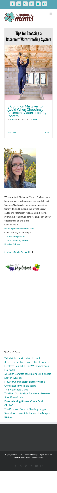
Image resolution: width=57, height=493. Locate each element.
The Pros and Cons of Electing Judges (25, 409)
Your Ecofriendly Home (16, 240)
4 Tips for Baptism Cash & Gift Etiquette (27, 362)
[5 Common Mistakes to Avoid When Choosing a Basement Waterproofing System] (28, 64)
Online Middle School (16, 252)
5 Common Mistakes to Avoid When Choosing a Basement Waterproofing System (26, 111)
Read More (11, 133)
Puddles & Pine (12, 244)
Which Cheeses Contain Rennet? (22, 358)
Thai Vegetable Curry (16, 389)
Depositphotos (38, 457)
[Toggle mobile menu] (51, 13)
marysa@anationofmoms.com (19, 228)
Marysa (12, 119)
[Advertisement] (28, 315)
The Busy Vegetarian (14, 236)
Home (34, 119)
